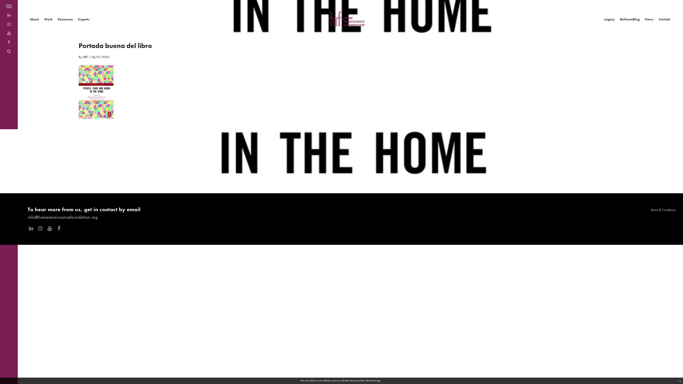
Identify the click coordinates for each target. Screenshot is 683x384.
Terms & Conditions (663, 210)
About (34, 19)
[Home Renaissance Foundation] (347, 18)
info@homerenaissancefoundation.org (63, 218)
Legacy (609, 19)
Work (48, 19)
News (649, 19)
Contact (664, 19)
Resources (65, 19)
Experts (83, 19)
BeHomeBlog (630, 19)
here (378, 381)
